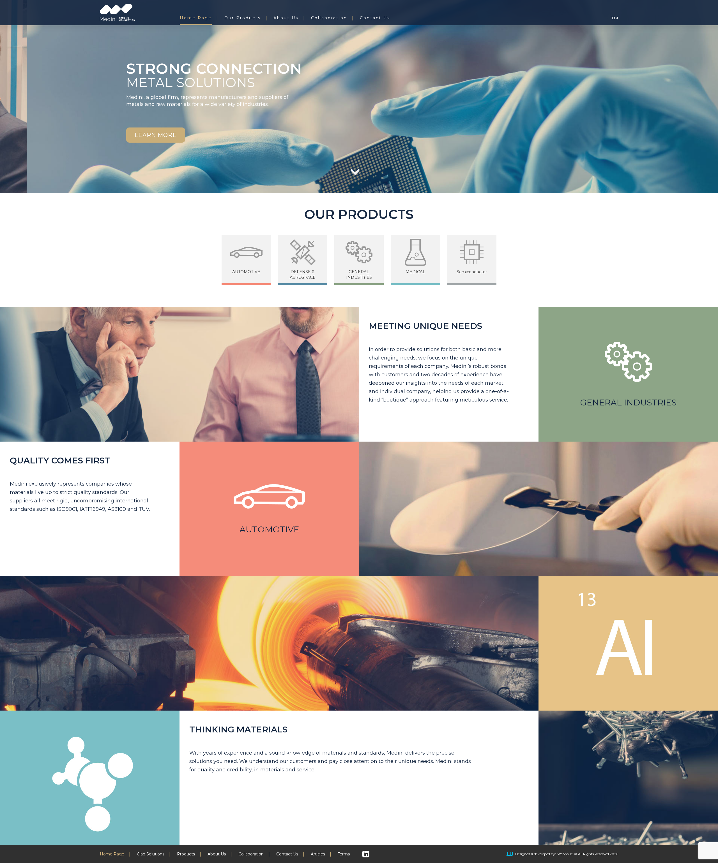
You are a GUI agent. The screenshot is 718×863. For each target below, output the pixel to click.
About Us (285, 18)
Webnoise (565, 854)
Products (186, 854)
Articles (318, 854)
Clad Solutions (150, 854)
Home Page (196, 18)
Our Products (242, 18)
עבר (614, 18)
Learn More (156, 135)
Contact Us (375, 18)
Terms (344, 854)
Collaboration (329, 18)
